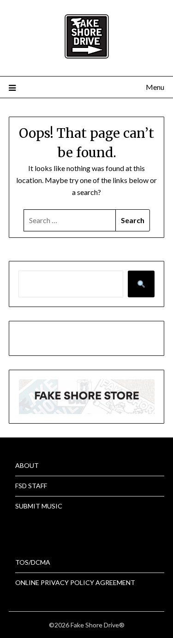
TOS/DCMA (32, 562)
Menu (155, 87)
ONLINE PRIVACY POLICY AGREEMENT (75, 582)
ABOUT (27, 465)
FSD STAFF (31, 486)
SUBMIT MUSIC (38, 506)
